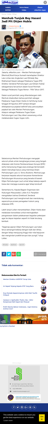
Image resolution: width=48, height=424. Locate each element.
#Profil (22, 245)
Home (4, 14)
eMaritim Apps (40, 10)
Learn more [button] (8, 420)
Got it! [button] (42, 418)
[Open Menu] (45, 2)
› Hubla (8, 14)
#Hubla (5, 245)
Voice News (24, 7)
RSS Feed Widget (16, 363)
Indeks (8, 7)
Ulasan (40, 7)
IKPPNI (8, 10)
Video (24, 10)
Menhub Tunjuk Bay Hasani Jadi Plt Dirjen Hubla (21, 20)
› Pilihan (14, 14)
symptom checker (7, 326)
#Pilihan (13, 245)
